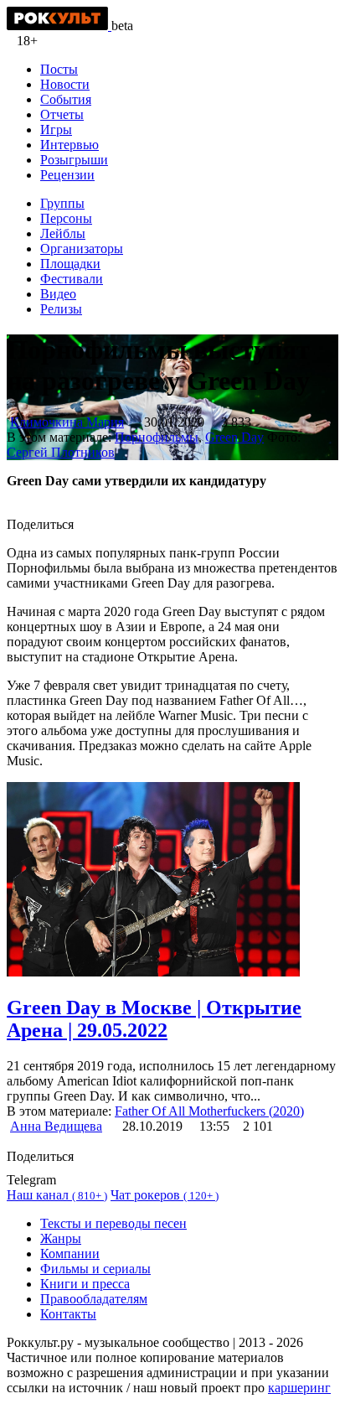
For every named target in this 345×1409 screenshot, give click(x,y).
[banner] (59, 25)
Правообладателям (93, 1299)
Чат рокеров (165, 1195)
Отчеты (62, 114)
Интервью (69, 144)
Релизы (61, 309)
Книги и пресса (85, 1284)
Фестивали (71, 279)
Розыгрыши (74, 160)
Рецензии (67, 175)
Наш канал (57, 1195)
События (65, 99)
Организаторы (81, 248)
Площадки (70, 263)
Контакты (68, 1314)
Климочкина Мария (67, 422)
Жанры (60, 1238)
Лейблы (62, 233)
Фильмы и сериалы (95, 1268)
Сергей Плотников (61, 452)
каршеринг (299, 1388)
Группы (62, 203)
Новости (65, 84)
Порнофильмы (156, 437)
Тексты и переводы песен (113, 1223)
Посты (59, 69)
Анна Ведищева (56, 1126)
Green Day (234, 437)
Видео (58, 294)
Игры (56, 129)
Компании (70, 1253)
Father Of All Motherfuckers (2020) (209, 1111)
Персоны (66, 218)
